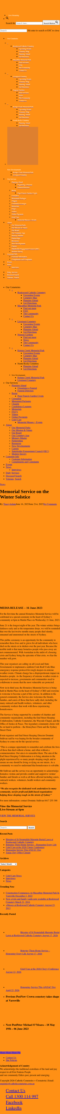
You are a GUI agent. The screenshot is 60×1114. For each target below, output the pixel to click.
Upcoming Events (31, 295)
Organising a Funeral (27, 388)
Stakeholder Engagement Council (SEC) (30, 451)
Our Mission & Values (22, 430)
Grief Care (16, 419)
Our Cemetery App (20, 435)
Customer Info (12, 456)
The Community (30, 313)
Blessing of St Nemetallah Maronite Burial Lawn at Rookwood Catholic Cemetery (29, 840)
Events (9, 464)
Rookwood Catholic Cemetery (31, 292)
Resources (16, 443)
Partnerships (17, 441)
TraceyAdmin (9, 503)
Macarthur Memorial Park (29, 305)
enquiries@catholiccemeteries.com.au (17, 1083)
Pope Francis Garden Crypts (30, 396)
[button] (7, 19)
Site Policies (11, 1060)
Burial (14, 393)
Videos (15, 414)
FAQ (25, 311)
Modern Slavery (19, 454)
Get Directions (30, 303)
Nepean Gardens (25, 334)
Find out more (29, 308)
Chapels (15, 404)
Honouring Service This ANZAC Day (23, 850)
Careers (15, 448)
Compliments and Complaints (25, 462)
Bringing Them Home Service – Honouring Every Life (31, 844)
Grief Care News (14, 875)
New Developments (21, 446)
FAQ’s (15, 412)
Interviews (10, 878)
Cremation (16, 398)
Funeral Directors (25, 390)
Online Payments (19, 417)
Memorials (16, 409)
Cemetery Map (30, 298)
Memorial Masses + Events (29, 422)
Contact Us (28, 316)
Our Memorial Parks (21, 427)
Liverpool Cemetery (26, 321)
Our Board (17, 433)
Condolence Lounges (21, 406)
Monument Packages (21, 401)
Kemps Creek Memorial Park (30, 350)
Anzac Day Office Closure (18, 852)
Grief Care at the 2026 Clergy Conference (25, 847)
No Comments (50, 503)
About (9, 425)
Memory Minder (19, 438)
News (26, 340)
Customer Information (22, 459)
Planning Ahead (30, 300)
